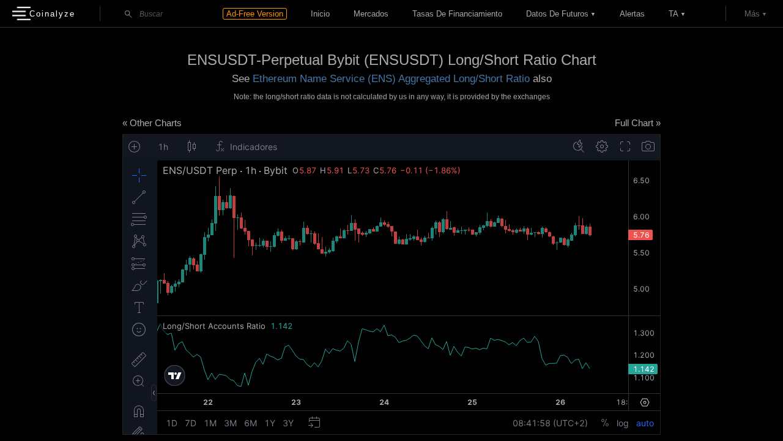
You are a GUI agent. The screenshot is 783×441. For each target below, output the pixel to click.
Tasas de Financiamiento (457, 13)
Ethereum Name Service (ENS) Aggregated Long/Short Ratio (391, 79)
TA (673, 13)
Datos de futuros (557, 13)
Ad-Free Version (254, 13)
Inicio (320, 13)
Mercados (371, 13)
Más (752, 13)
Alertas (632, 13)
